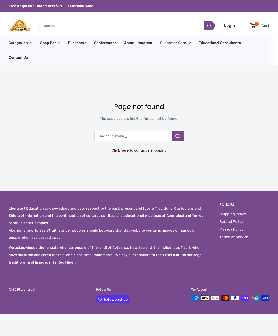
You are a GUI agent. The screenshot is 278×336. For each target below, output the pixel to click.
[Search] (209, 25)
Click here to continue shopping (139, 150)
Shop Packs (50, 42)
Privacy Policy (231, 229)
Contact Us (18, 57)
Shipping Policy (232, 213)
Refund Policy (231, 221)
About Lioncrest (138, 42)
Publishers (77, 42)
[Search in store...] (178, 136)
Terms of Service (234, 236)
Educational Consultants (220, 42)
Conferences (105, 42)
